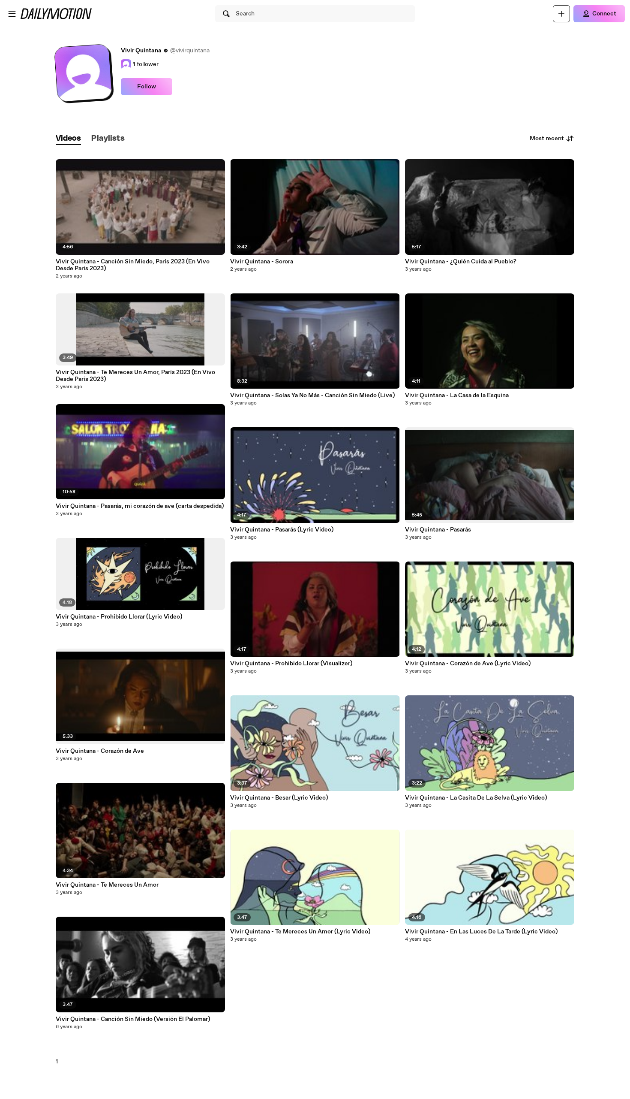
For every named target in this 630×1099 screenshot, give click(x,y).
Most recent (547, 138)
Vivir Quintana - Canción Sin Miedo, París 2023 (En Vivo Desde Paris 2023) (133, 265)
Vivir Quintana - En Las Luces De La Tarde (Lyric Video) (481, 931)
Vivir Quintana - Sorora (261, 261)
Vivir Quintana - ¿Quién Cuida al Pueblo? (460, 261)
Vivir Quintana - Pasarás (438, 529)
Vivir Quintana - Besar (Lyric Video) (279, 797)
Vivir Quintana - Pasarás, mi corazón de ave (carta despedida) (140, 506)
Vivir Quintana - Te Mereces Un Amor (107, 885)
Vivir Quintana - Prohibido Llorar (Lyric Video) (119, 616)
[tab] (68, 138)
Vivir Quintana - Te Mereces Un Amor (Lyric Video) (300, 931)
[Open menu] (12, 13)
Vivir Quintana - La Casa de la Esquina (457, 395)
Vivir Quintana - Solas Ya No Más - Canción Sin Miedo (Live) (312, 395)
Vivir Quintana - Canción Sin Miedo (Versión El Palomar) (133, 1019)
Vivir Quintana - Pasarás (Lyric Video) (281, 529)
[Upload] (561, 13)
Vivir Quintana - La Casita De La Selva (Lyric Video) (476, 797)
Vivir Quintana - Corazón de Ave (100, 751)
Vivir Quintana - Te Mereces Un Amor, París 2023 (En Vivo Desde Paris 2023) (135, 376)
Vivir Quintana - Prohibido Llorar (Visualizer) (291, 663)
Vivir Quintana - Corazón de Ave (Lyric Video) (468, 663)
